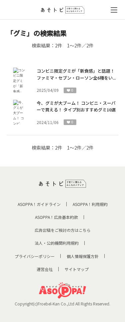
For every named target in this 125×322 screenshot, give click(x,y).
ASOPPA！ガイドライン (39, 204)
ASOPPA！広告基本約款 (56, 217)
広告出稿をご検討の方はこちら (63, 230)
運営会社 (45, 269)
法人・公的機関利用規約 (57, 243)
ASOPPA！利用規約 (90, 204)
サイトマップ (77, 269)
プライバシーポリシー (35, 256)
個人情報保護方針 (83, 256)
